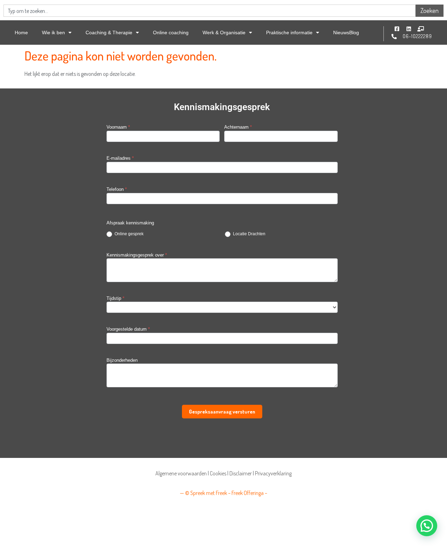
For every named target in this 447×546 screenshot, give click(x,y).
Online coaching (171, 32)
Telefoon (117, 189)
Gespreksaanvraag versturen (222, 411)
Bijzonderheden (122, 360)
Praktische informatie (289, 32)
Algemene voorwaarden (181, 473)
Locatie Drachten (248, 233)
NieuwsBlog (346, 32)
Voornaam (118, 127)
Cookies (218, 473)
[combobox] (209, 11)
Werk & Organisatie (224, 32)
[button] (426, 525)
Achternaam (238, 127)
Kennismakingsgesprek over (137, 255)
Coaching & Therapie (109, 32)
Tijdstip (115, 298)
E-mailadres (120, 158)
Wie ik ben (53, 32)
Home (21, 32)
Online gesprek (128, 233)
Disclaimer (240, 473)
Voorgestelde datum (128, 329)
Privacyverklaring (273, 473)
